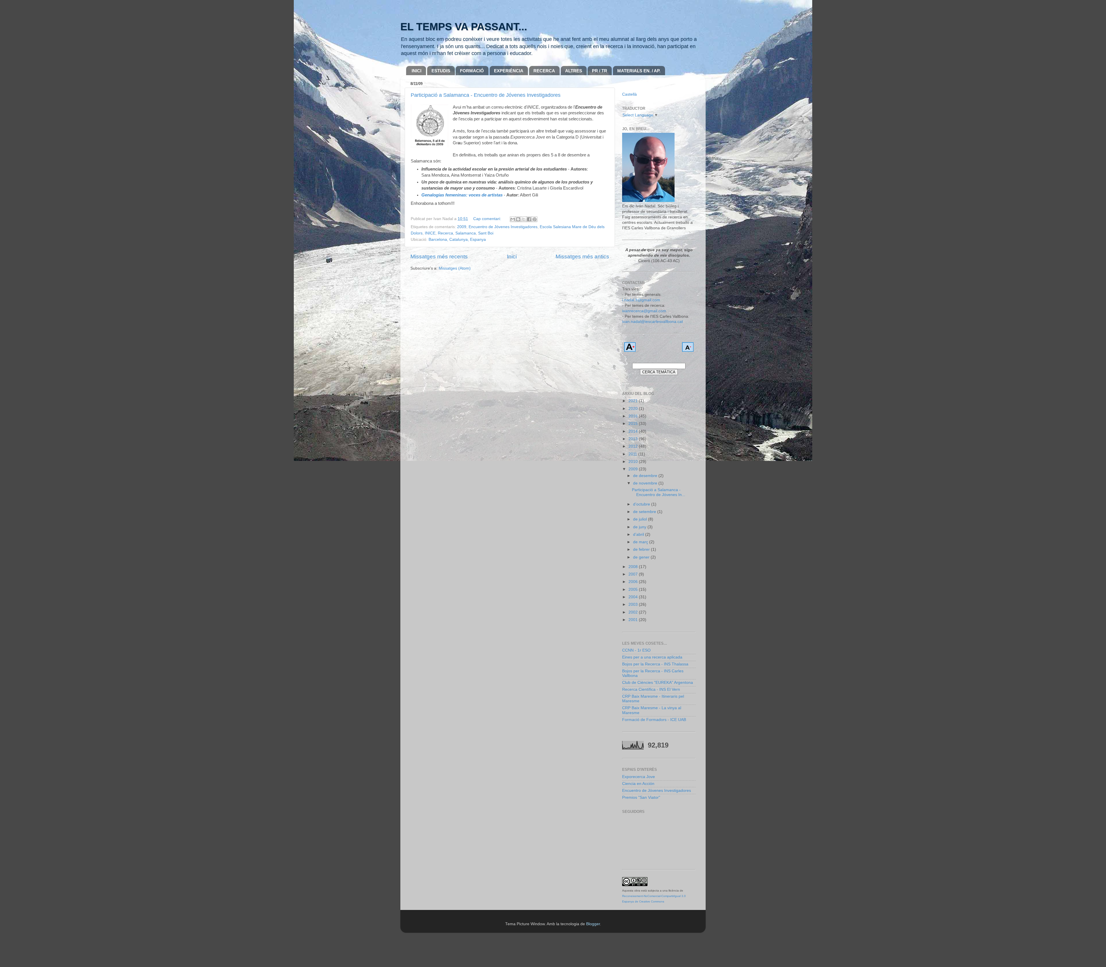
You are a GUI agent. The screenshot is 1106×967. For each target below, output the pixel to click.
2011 (633, 454)
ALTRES (573, 70)
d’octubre (642, 504)
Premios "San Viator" (641, 797)
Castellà (629, 94)
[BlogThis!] (518, 219)
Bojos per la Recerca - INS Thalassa (655, 664)
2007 (633, 574)
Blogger (593, 924)
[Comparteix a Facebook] (529, 219)
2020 (633, 408)
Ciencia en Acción (638, 783)
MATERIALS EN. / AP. (638, 70)
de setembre (645, 512)
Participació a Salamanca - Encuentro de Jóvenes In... (658, 492)
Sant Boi (485, 233)
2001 (633, 620)
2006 (633, 582)
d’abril (639, 534)
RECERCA (544, 70)
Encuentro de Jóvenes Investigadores (503, 227)
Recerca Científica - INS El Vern (651, 689)
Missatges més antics (582, 256)
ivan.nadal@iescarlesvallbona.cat (652, 321)
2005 (633, 589)
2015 (633, 423)
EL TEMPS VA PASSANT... (463, 27)
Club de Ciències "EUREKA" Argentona (657, 682)
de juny (640, 527)
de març (641, 542)
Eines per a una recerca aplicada (652, 657)
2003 (633, 604)
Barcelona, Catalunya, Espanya (457, 239)
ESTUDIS (440, 70)
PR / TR (599, 70)
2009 (461, 227)
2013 (633, 439)
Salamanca (465, 233)
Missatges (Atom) (455, 268)
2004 (633, 597)
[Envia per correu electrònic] (513, 219)
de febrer (642, 549)
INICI (416, 70)
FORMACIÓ (472, 70)
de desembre (645, 476)
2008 (633, 567)
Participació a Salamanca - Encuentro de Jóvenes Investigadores (485, 95)
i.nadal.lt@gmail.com (641, 300)
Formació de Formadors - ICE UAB (654, 720)
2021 (633, 401)
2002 (633, 612)
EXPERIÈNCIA (508, 70)
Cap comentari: (487, 219)
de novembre (645, 483)
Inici (512, 256)
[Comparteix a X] (524, 219)
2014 (633, 431)
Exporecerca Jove (638, 777)
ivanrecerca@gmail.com (644, 311)
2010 (633, 461)
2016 (633, 416)
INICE (430, 233)
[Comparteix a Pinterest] (534, 219)
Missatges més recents (439, 256)
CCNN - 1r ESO (636, 650)
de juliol (640, 519)
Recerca (445, 233)
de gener (642, 557)
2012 (633, 446)
